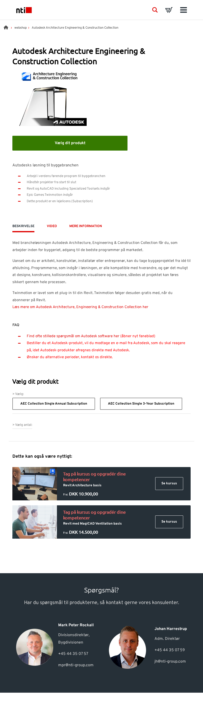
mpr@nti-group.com (76, 665)
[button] (155, 10)
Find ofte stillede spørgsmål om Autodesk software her (73, 336)
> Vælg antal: (22, 425)
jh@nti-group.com (170, 661)
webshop (20, 28)
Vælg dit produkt (70, 143)
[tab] (23, 227)
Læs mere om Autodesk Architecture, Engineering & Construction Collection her (80, 307)
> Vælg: (18, 394)
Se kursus (169, 483)
